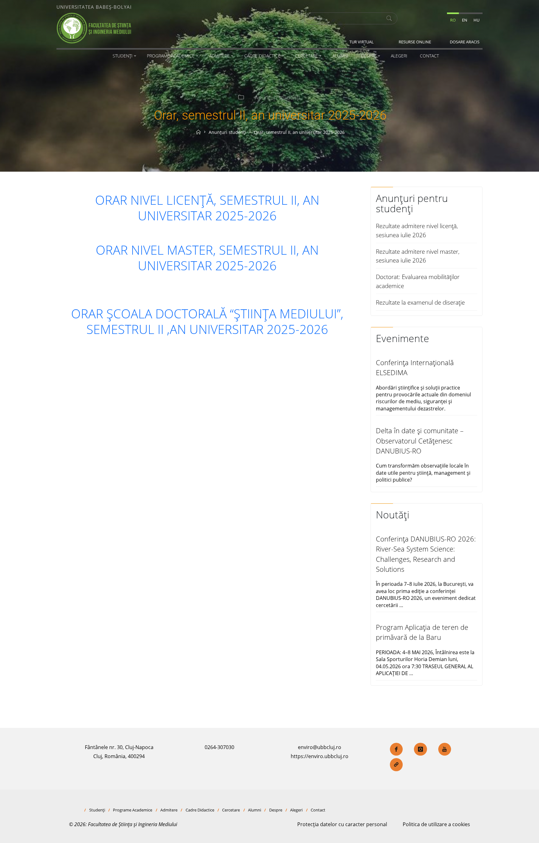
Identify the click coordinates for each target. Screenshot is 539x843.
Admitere (168, 810)
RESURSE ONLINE (415, 42)
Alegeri (296, 810)
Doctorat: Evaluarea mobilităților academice (417, 281)
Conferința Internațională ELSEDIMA (415, 367)
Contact (318, 810)
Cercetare (231, 810)
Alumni (254, 810)
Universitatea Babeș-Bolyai (94, 7)
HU (476, 20)
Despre (275, 810)
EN (464, 20)
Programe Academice (132, 810)
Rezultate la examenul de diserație (420, 302)
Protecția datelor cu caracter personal (342, 824)
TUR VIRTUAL (361, 42)
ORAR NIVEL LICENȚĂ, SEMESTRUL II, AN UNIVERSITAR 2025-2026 (207, 207)
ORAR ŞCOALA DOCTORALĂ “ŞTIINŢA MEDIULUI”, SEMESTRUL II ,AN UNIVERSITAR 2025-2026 (207, 321)
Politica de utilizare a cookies (436, 824)
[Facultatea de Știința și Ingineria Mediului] (93, 27)
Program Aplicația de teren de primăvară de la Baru (422, 632)
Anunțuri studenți (277, 97)
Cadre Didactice (200, 810)
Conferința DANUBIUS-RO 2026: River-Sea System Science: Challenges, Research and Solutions (426, 554)
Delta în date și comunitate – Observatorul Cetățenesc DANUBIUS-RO (420, 440)
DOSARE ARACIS (464, 42)
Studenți (97, 810)
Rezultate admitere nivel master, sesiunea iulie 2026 (417, 256)
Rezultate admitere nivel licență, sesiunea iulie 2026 (417, 230)
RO (453, 20)
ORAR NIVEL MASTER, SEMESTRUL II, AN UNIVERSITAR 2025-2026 (207, 257)
